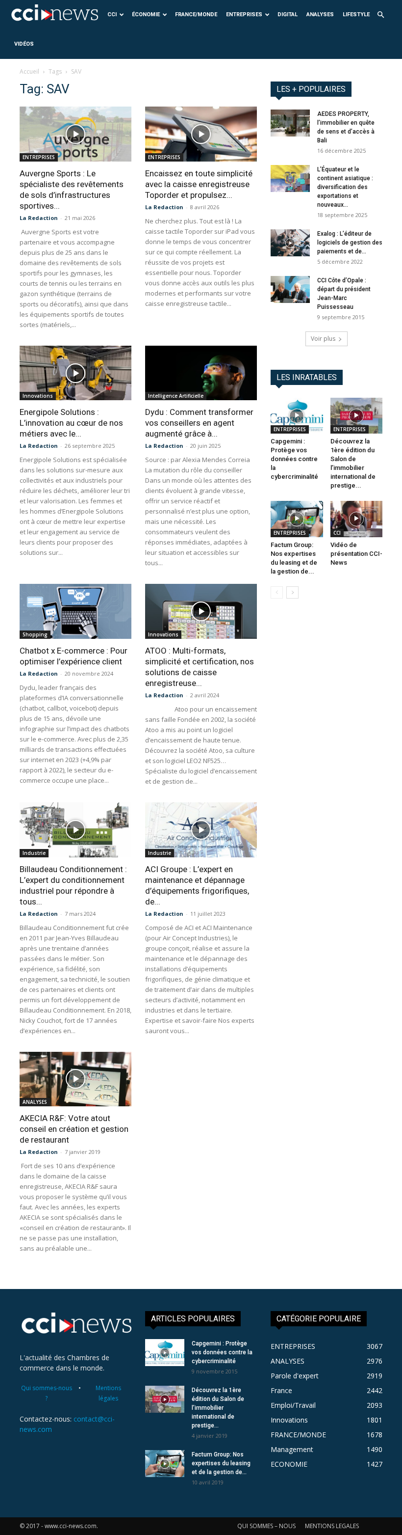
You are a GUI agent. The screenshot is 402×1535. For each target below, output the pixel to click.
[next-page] (292, 592)
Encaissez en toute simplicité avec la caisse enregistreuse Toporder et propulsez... (198, 184)
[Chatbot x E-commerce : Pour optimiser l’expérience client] (75, 611)
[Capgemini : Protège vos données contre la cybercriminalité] (297, 416)
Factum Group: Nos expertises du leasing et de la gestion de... (221, 1463)
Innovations (38, 395)
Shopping (35, 634)
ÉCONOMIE (146, 14)
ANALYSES (320, 14)
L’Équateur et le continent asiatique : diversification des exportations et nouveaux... (345, 187)
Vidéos (24, 44)
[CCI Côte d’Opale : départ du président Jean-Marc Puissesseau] (290, 289)
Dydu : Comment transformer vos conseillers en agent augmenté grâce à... (199, 423)
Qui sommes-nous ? (46, 1393)
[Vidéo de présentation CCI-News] (356, 519)
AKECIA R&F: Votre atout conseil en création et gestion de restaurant (74, 1129)
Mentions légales (108, 1393)
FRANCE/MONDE (196, 14)
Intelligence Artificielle (175, 395)
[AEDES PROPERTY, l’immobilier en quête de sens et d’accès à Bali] (290, 123)
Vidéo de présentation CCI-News (356, 553)
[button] (380, 15)
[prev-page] (277, 592)
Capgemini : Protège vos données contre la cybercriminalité (294, 459)
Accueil (29, 71)
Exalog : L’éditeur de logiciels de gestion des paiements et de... (349, 242)
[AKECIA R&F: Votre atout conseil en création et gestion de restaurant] (75, 1079)
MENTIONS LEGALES (332, 1526)
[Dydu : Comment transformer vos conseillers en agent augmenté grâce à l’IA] (201, 373)
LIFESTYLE (356, 14)
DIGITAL (287, 14)
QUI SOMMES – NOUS (266, 1526)
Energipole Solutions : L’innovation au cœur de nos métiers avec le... (71, 423)
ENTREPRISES (244, 14)
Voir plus (323, 338)
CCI (112, 14)
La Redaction (39, 217)
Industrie (34, 853)
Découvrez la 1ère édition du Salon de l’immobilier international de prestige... (218, 1408)
